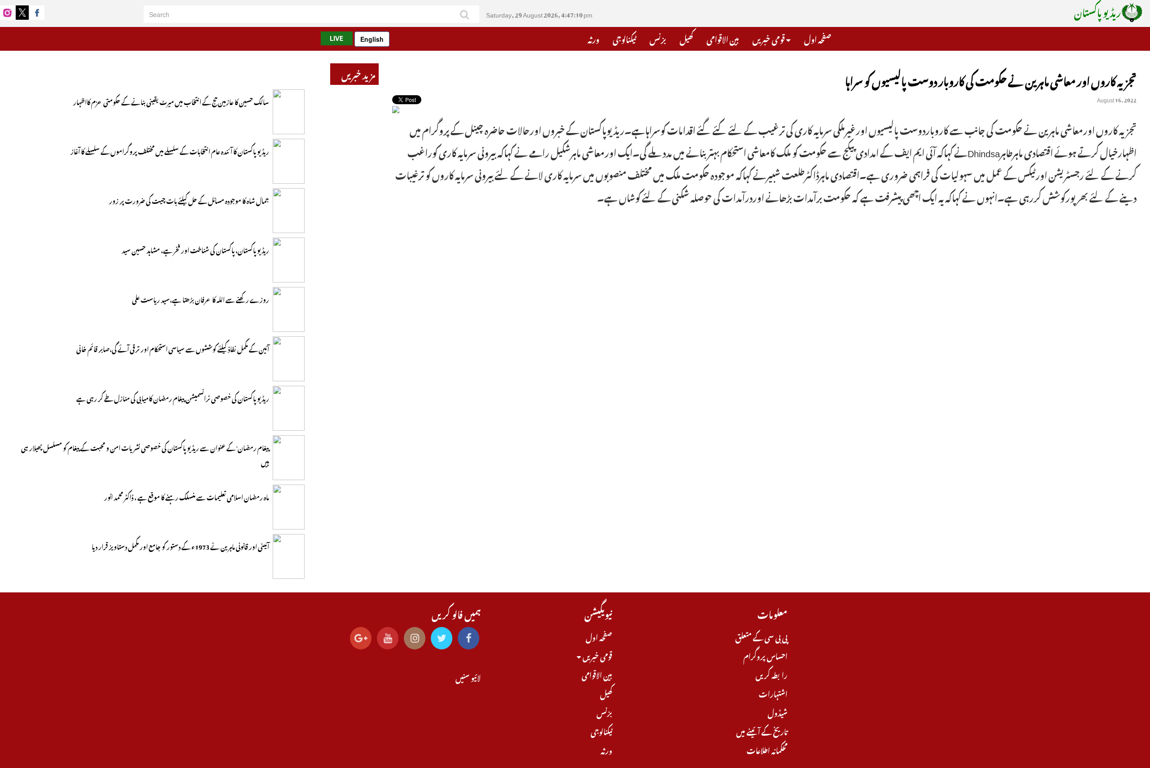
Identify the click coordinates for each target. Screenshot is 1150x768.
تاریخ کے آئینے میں (761, 731)
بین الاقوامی (723, 38)
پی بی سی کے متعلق (761, 636)
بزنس (658, 38)
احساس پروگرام (765, 655)
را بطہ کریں (771, 674)
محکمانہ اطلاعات (767, 750)
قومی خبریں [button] (769, 38)
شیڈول (777, 712)
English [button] (372, 39)
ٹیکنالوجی (624, 38)
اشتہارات (773, 693)
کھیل (686, 38)
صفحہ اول (817, 38)
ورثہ (593, 38)
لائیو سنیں (468, 677)
